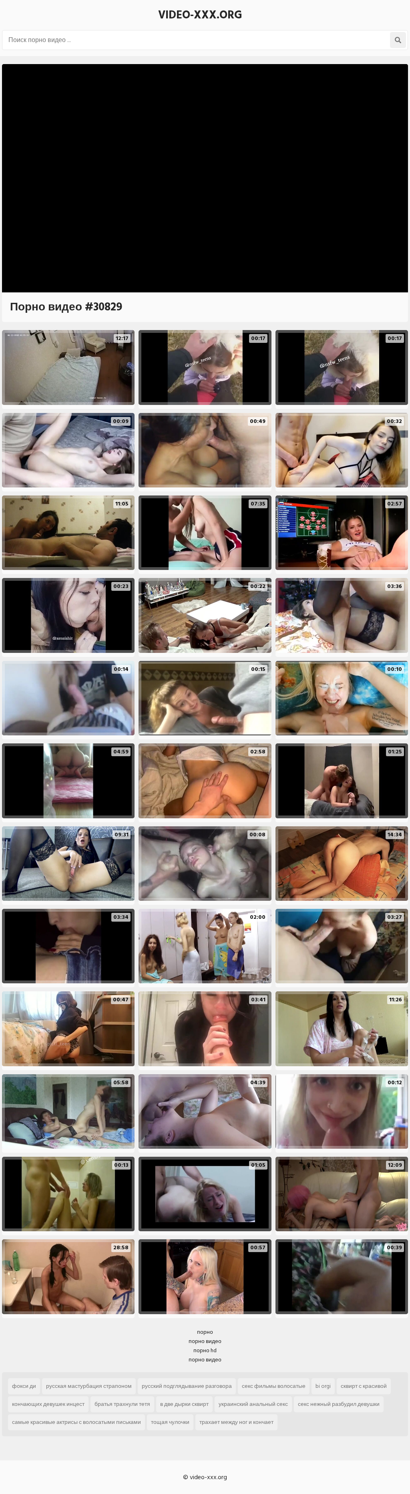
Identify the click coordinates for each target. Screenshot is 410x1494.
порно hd (205, 1350)
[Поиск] (398, 40)
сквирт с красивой (364, 1386)
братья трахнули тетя (122, 1404)
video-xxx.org (200, 15)
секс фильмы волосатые (273, 1386)
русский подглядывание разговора (187, 1386)
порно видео (205, 1341)
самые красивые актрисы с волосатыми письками (76, 1422)
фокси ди (24, 1386)
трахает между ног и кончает (236, 1422)
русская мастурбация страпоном (89, 1386)
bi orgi (323, 1386)
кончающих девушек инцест (48, 1404)
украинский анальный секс (253, 1404)
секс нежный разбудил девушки (339, 1404)
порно (205, 1332)
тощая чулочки (170, 1422)
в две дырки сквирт (184, 1404)
